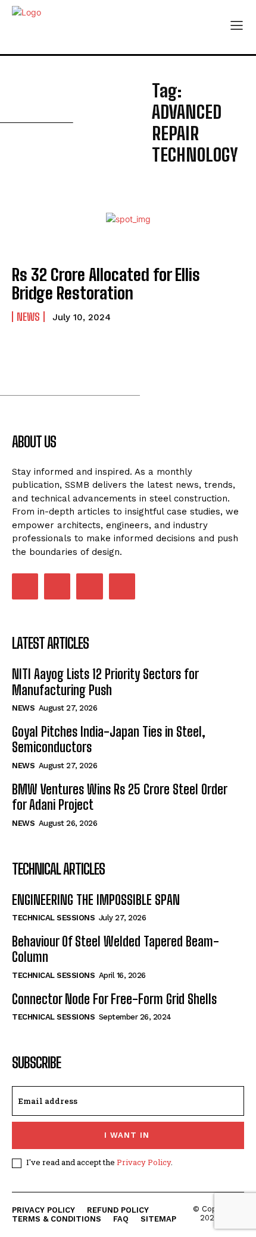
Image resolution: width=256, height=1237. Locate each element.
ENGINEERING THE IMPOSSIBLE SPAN (96, 900)
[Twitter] (89, 586)
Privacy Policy (144, 1162)
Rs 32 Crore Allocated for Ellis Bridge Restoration (106, 283)
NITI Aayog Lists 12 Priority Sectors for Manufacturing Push (105, 682)
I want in (126, 1135)
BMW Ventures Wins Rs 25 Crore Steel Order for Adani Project (119, 797)
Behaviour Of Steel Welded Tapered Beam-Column (115, 949)
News (28, 316)
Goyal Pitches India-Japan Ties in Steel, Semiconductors (108, 739)
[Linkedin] (57, 586)
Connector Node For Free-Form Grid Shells (114, 999)
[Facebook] (25, 586)
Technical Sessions (53, 917)
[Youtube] (122, 586)
